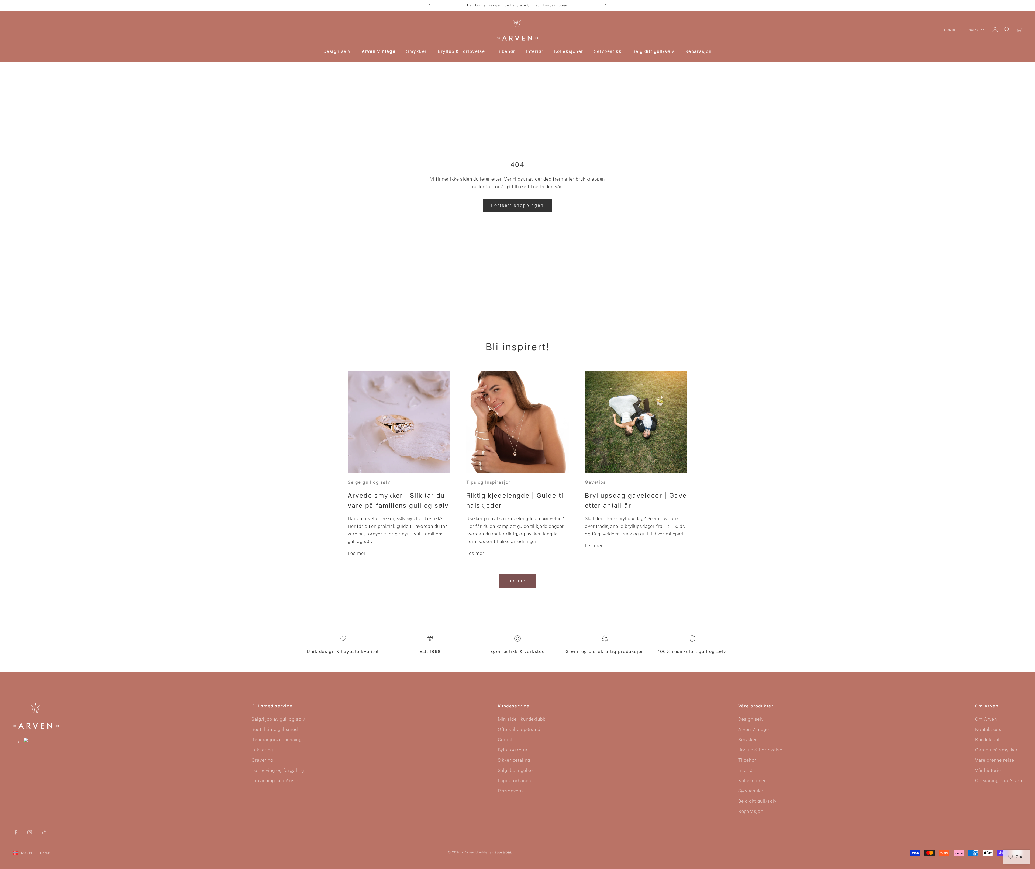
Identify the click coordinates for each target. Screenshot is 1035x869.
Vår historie (988, 770)
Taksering (262, 750)
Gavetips (595, 482)
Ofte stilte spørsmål (520, 729)
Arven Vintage (378, 51)
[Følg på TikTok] (43, 831)
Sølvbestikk (608, 51)
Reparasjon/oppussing (276, 739)
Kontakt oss (988, 729)
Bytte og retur (513, 750)
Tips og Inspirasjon (488, 482)
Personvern (510, 791)
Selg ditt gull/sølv (653, 51)
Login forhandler (516, 780)
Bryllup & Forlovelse (461, 51)
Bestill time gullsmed (274, 729)
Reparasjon (698, 51)
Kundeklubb (988, 739)
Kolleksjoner (568, 51)
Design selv (337, 51)
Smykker (416, 51)
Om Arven (986, 719)
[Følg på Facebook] (15, 831)
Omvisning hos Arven (274, 780)
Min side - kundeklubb (522, 719)
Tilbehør (505, 51)
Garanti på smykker (996, 750)
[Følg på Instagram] (29, 831)
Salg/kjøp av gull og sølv (278, 719)
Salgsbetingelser (516, 770)
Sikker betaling (514, 760)
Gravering (262, 760)
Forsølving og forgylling (277, 770)
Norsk (974, 30)
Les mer (357, 553)
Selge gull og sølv (369, 482)
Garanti (506, 739)
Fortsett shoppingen (517, 205)
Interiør (534, 51)
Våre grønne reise (994, 760)
